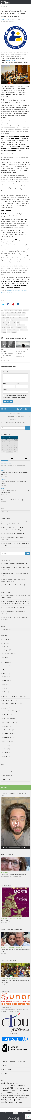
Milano (21, 1097)
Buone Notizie (7, 715)
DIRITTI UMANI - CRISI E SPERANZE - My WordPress (15, 528)
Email (18, 383)
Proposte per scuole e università (12, 703)
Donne (5, 749)
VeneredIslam (7, 741)
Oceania (6, 692)
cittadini (15, 315)
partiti (18, 322)
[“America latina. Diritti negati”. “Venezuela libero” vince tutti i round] (15, 939)
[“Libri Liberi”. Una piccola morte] (15, 902)
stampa (14, 329)
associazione (13, 312)
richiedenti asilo (18, 327)
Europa (3, 320)
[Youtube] (26, 409)
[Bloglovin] (29, 409)
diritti (20, 317)
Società (3, 479)
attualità (16, 1086)
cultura (24, 1086)
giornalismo (24, 1090)
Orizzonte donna (8, 730)
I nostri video (6, 662)
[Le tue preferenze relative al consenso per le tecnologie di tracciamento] (28, 1117)
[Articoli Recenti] (4, 459)
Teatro (5, 657)
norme (3, 322)
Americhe (6, 680)
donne (3, 1090)
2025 (15, 451)
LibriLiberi (6, 726)
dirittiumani (25, 317)
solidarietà (9, 329)
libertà (17, 320)
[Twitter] (21, 409)
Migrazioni (4, 6)
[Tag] (26, 459)
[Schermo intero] (27, 847)
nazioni (26, 320)
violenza (18, 1102)
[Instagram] (23, 409)
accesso (20, 310)
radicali (8, 327)
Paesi (15, 322)
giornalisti (3, 1093)
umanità (21, 329)
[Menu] (29, 2)
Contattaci (5, 1073)
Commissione (21, 315)
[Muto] (25, 847)
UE (18, 329)
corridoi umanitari (5, 317)
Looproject (15, 1115)
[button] (15, 823)
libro (9, 1097)
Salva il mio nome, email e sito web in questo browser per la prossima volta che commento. (15, 396)
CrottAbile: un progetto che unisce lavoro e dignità (13, 465)
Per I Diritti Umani (6, 19)
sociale (24, 1100)
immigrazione (24, 1093)
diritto (27, 1088)
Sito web (5, 389)
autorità (19, 312)
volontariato (13, 332)
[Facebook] (18, 409)
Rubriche (5, 708)
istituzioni (20, 1095)
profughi (3, 327)
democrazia (4, 1088)
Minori (5, 756)
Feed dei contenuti (7, 772)
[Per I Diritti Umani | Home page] (7, 2)
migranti (21, 320)
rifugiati (24, 327)
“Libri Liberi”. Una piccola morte (8, 921)
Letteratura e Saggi (8, 653)
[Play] (3, 847)
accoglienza (25, 310)
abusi (16, 310)
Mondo (3, 470)
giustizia (8, 320)
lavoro (24, 1095)
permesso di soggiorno (6, 324)
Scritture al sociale (6, 463)
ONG (11, 322)
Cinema (6, 646)
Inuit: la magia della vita (18, 533)
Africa (5, 676)
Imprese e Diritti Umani (9, 722)
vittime (8, 332)
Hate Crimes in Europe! (9, 718)
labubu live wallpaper (8, 537)
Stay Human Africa (8, 737)
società (3, 1102)
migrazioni (17, 1097)
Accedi (4, 768)
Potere (23, 324)
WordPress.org (6, 779)
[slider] (14, 847)
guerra (18, 1093)
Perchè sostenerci (7, 1069)
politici (18, 324)
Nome (5, 383)
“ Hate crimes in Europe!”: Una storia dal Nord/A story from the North (22, 351)
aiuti (3, 312)
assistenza (7, 312)
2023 (4, 451)
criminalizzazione (13, 317)
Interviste (5, 666)
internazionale (14, 1095)
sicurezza (4, 329)
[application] (15, 823)
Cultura (4, 643)
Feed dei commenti (7, 775)
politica (14, 324)
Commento (5, 372)
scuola (21, 1100)
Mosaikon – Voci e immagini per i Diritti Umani (14, 1061)
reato (12, 327)
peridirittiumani (10, 1100)
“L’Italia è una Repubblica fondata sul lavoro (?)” (12, 500)
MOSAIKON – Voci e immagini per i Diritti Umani (14, 696)
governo (14, 1093)
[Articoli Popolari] (11, 459)
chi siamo (5, 1065)
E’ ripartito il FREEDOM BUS (12, 524)
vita (21, 1102)
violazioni (4, 332)
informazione (5, 1095)
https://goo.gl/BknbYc (11, 60)
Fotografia (6, 650)
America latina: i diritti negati (11, 711)
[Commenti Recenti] (19, 459)
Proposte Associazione (8, 700)
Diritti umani (23, 1088)
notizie (7, 322)
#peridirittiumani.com (9, 310)
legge (2, 1097)
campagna (4, 315)
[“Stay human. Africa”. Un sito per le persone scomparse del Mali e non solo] (15, 970)
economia (7, 1090)
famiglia (13, 1090)
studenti (12, 1102)
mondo (25, 1097)
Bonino (23, 312)
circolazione (9, 315)
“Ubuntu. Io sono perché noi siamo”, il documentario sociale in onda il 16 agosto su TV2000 (7, 353)
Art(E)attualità (6, 639)
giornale (17, 1090)
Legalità (6, 752)
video (26, 329)
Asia (5, 684)
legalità (12, 320)
